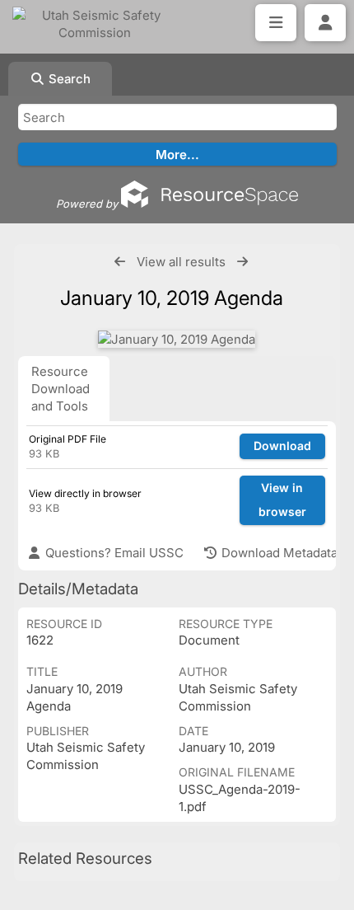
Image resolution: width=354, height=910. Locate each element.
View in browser (282, 499)
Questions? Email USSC (113, 553)
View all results (181, 262)
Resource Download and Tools (60, 389)
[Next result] (242, 262)
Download (282, 446)
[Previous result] (119, 262)
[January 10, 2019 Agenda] (176, 339)
